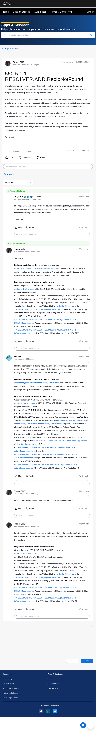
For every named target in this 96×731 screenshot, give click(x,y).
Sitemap (51, 679)
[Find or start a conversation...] (91, 35)
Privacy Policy (8, 683)
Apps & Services (12, 48)
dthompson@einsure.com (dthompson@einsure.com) (36, 382)
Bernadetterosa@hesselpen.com (72, 420)
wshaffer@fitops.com (66, 306)
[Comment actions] (89, 202)
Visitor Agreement (10, 698)
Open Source (53, 683)
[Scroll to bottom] (90, 725)
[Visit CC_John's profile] (9, 198)
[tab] (9, 174)
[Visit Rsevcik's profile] (9, 358)
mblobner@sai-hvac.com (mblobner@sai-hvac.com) (36, 268)
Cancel (72, 661)
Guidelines (40, 11)
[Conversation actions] (90, 67)
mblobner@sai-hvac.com (25, 289)
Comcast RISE (53, 688)
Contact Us (7, 674)
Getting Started (21, 11)
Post (87, 661)
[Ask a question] (83, 725)
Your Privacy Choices (11, 688)
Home (5, 11)
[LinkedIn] (48, 711)
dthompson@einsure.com (25, 403)
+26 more (37, 197)
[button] (70, 150)
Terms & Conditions (61, 11)
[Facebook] (41, 711)
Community (7, 679)
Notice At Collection (11, 693)
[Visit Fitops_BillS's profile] (7, 63)
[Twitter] (55, 711)
